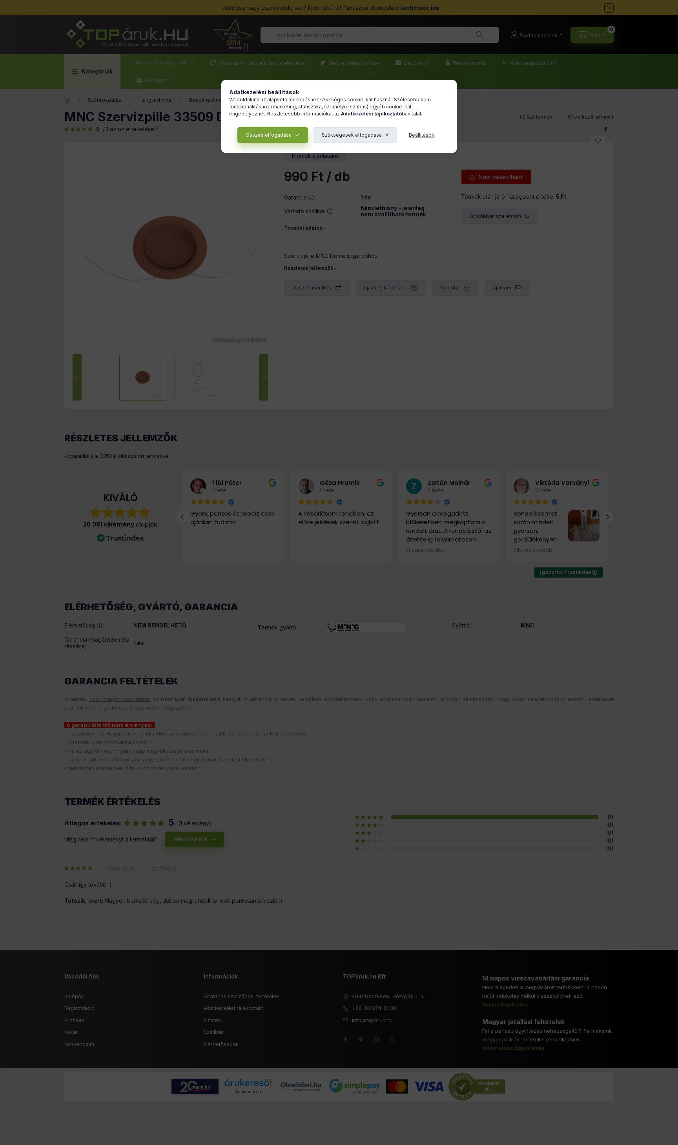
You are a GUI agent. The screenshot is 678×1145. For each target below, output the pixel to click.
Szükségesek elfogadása (352, 135)
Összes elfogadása (269, 135)
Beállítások (421, 135)
